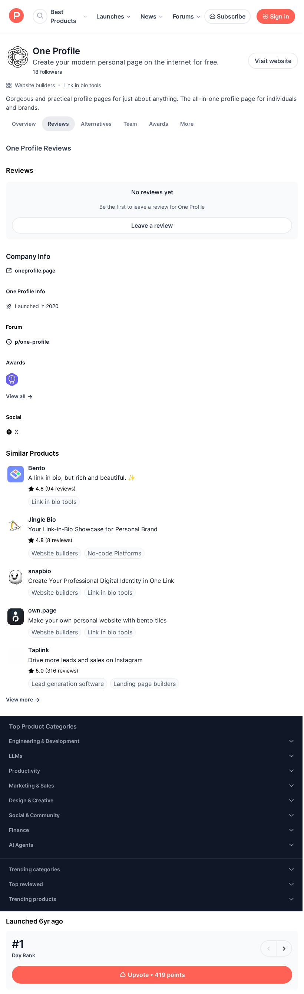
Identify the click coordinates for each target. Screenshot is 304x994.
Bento (36, 468)
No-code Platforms (114, 553)
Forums (183, 16)
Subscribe (231, 16)
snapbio (39, 571)
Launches (110, 16)
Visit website (273, 61)
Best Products (63, 16)
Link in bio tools (82, 85)
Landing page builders (144, 683)
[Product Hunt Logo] (16, 16)
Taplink (38, 650)
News (148, 16)
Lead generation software (68, 683)
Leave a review (152, 225)
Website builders (35, 85)
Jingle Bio (42, 519)
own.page (42, 610)
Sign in (279, 16)
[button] (186, 123)
